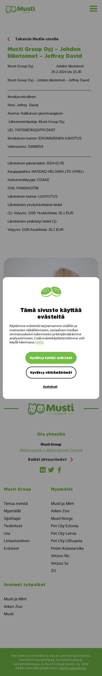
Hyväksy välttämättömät (51, 372)
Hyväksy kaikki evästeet (51, 357)
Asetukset (50, 386)
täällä (39, 342)
